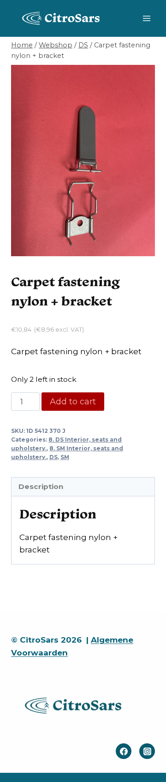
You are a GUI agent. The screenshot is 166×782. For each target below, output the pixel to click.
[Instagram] (147, 751)
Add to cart (73, 402)
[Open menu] (146, 18)
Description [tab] (40, 486)
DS (53, 457)
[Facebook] (123, 751)
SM (64, 457)
